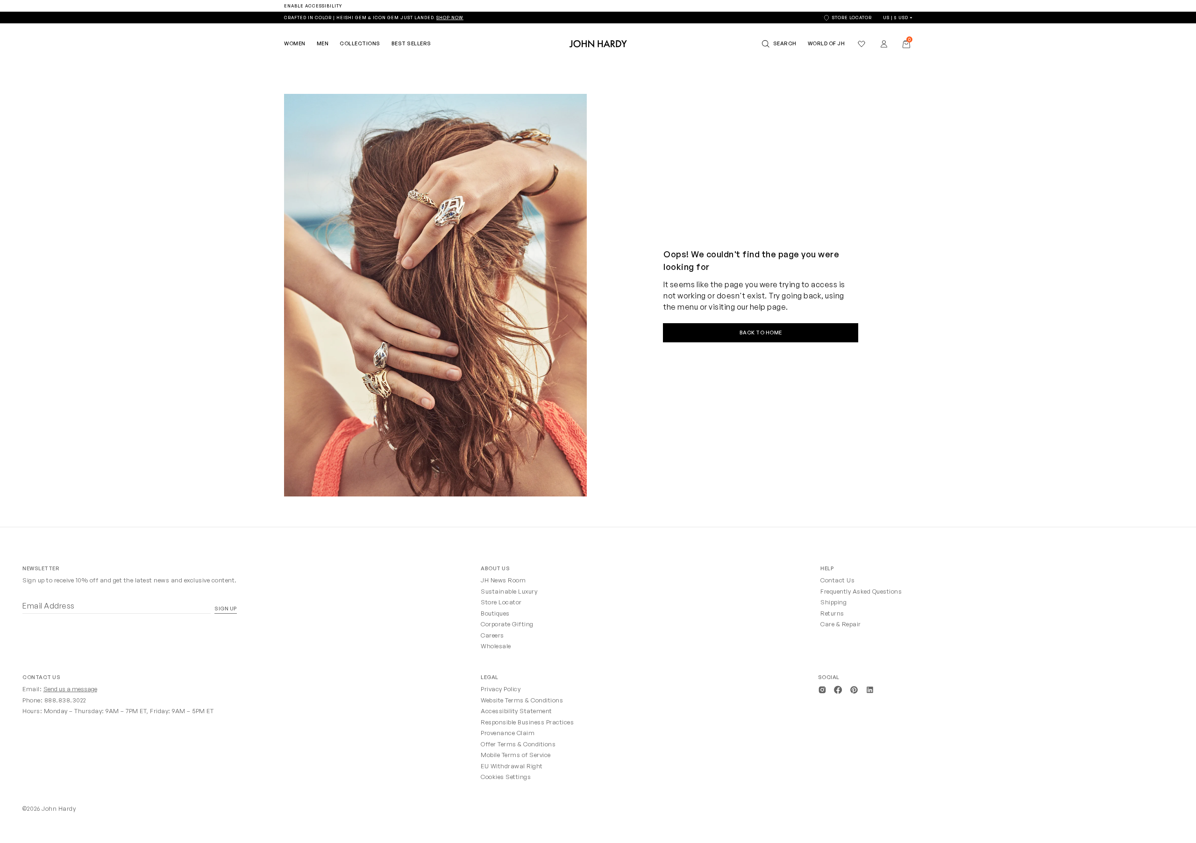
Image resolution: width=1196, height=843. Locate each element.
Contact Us (837, 580)
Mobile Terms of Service (516, 754)
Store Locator (501, 602)
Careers (492, 635)
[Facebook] (838, 689)
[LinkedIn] (870, 689)
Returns (832, 613)
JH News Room (503, 580)
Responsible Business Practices (527, 722)
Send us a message (70, 689)
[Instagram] (822, 689)
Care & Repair (840, 624)
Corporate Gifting (507, 624)
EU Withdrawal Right (512, 766)
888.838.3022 (65, 700)
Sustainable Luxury (509, 591)
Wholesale (496, 646)
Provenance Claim (507, 733)
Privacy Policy (500, 689)
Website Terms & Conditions (522, 700)
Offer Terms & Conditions (518, 744)
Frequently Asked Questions (861, 591)
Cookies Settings (506, 776)
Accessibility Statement (516, 711)
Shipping (833, 602)
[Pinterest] (854, 689)
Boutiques (495, 613)
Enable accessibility (313, 5)
